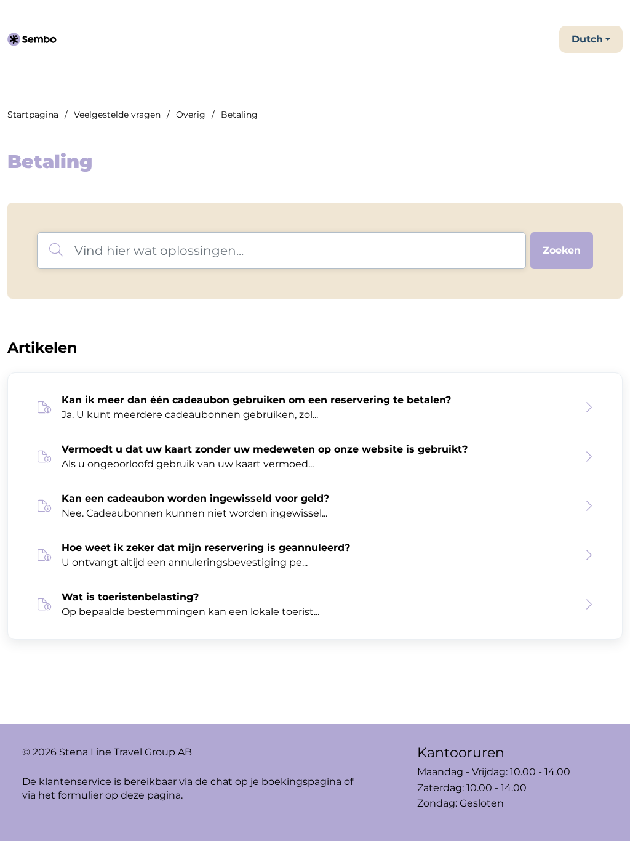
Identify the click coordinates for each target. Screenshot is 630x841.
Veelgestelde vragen (117, 114)
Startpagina (32, 114)
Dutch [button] (587, 39)
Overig (190, 114)
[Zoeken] (561, 250)
